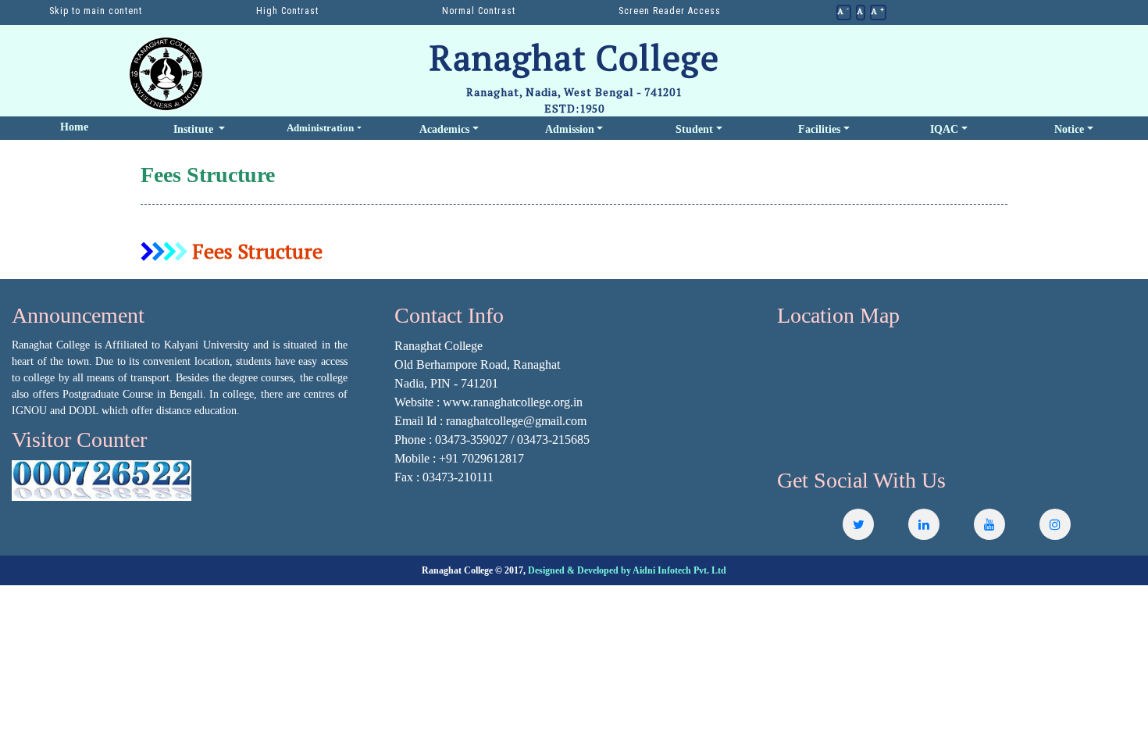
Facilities (819, 129)
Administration (320, 128)
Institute (194, 129)
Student (694, 129)
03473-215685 (553, 439)
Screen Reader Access (670, 10)
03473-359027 (471, 439)
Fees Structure (255, 251)
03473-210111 (458, 477)
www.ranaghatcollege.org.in (513, 402)
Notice (1069, 129)
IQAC (944, 129)
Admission (569, 129)
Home (74, 127)
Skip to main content (95, 10)
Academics (444, 129)
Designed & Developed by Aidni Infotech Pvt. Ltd (627, 570)
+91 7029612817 (481, 458)
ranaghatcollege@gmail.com (516, 420)
